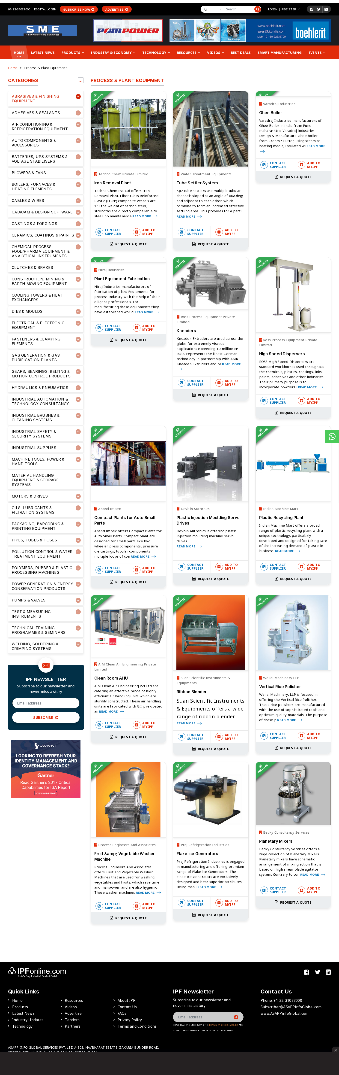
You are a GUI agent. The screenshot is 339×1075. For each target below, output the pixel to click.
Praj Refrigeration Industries (204, 844)
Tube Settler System (197, 183)
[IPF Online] (42, 30)
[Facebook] (311, 9)
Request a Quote (130, 244)
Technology (154, 52)
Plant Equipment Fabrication (122, 278)
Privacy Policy (130, 1019)
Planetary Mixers (276, 841)
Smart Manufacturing (280, 52)
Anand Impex (109, 508)
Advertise (114, 9)
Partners (72, 1026)
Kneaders (186, 330)
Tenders (72, 1019)
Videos (214, 52)
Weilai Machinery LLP (280, 677)
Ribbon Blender (192, 691)
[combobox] (212, 9)
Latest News (43, 52)
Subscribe (43, 718)
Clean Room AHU (111, 678)
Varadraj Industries (278, 103)
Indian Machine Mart (280, 508)
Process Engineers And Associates (126, 844)
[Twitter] (319, 9)
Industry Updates (27, 1019)
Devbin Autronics (195, 508)
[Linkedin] (326, 9)
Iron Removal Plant (112, 183)
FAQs (122, 1013)
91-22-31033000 (19, 9)
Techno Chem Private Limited (122, 174)
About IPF (126, 1000)
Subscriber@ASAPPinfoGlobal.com (291, 1006)
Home (19, 52)
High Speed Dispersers (282, 354)
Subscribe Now (76, 9)
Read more (142, 216)
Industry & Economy (112, 52)
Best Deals (241, 52)
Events (316, 52)
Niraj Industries (111, 269)
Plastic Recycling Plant (281, 517)
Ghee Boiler (270, 112)
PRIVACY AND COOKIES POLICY (223, 1025)
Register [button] (289, 9)
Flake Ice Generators (197, 853)
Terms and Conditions (137, 1026)
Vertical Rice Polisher (280, 686)
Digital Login (45, 9)
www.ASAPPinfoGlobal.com (285, 1013)
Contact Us (127, 1006)
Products (71, 52)
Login (273, 9)
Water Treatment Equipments (206, 174)
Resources (187, 52)
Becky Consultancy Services (285, 832)
